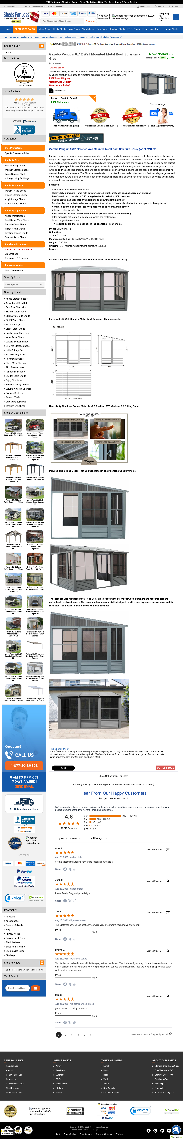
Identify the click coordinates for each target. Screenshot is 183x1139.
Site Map (10, 955)
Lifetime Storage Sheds (18, 346)
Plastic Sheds (59, 29)
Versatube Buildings (16, 401)
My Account (145, 6)
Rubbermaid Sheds (15, 371)
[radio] (113, 816)
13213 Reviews (71, 828)
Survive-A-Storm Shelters (18, 388)
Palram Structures (15, 358)
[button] (8, 1132)
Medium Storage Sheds (17, 170)
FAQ (8, 929)
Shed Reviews (13, 942)
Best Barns (102, 29)
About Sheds (12, 921)
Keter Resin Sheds (15, 337)
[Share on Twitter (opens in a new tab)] (70, 869)
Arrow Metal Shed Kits (17, 303)
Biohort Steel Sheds (16, 311)
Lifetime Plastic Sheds (16, 233)
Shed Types (160, 1084)
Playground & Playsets (16, 258)
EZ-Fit (58, 1079)
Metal (106, 1066)
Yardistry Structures (15, 406)
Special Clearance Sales (17, 153)
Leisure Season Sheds (17, 341)
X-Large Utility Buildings (17, 178)
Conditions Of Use (14, 1075)
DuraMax (60, 1075)
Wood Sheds (88, 29)
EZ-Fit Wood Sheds (15, 320)
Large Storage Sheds (15, 174)
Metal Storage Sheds (15, 190)
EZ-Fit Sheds (134, 29)
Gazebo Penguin (14, 324)
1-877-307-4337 (12, 6)
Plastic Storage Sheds (16, 195)
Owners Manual (60, 91)
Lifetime (59, 1088)
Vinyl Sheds (74, 29)
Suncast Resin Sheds (15, 237)
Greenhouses (11, 254)
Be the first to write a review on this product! (24, 970)
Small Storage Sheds (15, 165)
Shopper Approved (14, 1092)
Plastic (107, 1070)
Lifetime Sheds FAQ (164, 1075)
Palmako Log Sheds (16, 354)
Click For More (24, 85)
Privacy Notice (13, 933)
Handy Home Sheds (152, 29)
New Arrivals (109, 1088)
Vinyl (106, 1079)
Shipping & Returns (15, 946)
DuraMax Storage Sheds (18, 316)
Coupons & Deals (14, 925)
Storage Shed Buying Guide (167, 1066)
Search (91, 21)
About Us (175, 6)
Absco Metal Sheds (15, 216)
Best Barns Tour (162, 1079)
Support (161, 6)
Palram (59, 1092)
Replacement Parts (15, 938)
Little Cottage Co (14, 350)
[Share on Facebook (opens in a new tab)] (65, 869)
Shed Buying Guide (15, 951)
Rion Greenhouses (15, 367)
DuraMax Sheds (117, 29)
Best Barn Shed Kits (16, 307)
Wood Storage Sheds (15, 203)
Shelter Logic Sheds (16, 376)
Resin (106, 1075)
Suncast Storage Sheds (17, 384)
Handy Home (61, 1084)
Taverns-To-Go (13, 397)
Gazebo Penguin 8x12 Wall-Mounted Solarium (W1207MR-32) (97, 37)
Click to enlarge (157, 104)
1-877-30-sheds (24, 766)
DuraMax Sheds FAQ (164, 1070)
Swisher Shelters (14, 393)
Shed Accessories (14, 270)
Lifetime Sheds (171, 29)
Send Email (24, 787)
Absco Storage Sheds (17, 298)
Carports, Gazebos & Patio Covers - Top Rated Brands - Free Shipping (40, 37)
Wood (106, 1084)
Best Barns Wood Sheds (17, 220)
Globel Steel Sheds (15, 328)
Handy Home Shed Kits (17, 333)
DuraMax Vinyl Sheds (15, 224)
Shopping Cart (164, 17)
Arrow (58, 1066)
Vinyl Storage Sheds (15, 199)
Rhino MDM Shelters (16, 363)
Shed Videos (160, 1088)
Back (63, 768)
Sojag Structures (14, 380)
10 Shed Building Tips (164, 1092)
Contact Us (11, 1079)
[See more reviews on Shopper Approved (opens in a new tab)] (74, 869)
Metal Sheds (44, 29)
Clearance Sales (25, 29)
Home (8, 29)
